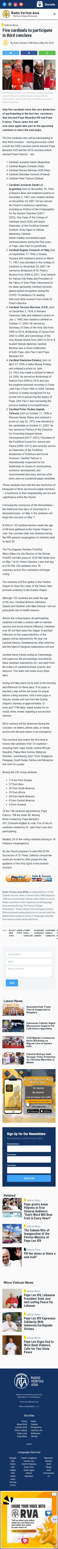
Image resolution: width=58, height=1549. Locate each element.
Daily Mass (22, 1436)
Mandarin (29, 1476)
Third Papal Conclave (28, 933)
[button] (10, 53)
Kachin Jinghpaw (29, 1458)
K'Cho (13, 1485)
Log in (29, 1444)
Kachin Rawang (29, 1464)
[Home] (21, 14)
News (33, 1421)
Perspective (36, 1427)
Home (24, 1421)
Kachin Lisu (29, 1461)
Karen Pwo (29, 1467)
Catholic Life (36, 1430)
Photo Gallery (21, 1430)
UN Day (34, 1436)
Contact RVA (21, 1427)
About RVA (22, 1424)
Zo (48, 1476)
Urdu (49, 1470)
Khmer (29, 1473)
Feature (34, 1424)
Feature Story (33, 1250)
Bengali (13, 1458)
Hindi (12, 1479)
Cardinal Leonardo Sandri (39, 933)
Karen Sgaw (29, 1470)
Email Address (13, 1144)
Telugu (49, 1467)
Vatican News (11, 25)
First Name (11, 1155)
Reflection (35, 1433)
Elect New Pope (12, 933)
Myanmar (48, 1458)
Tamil (48, 1464)
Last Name (11, 1165)
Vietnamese (48, 1473)
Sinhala (48, 1461)
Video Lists (22, 1433)
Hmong (13, 1482)
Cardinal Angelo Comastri (50, 933)
